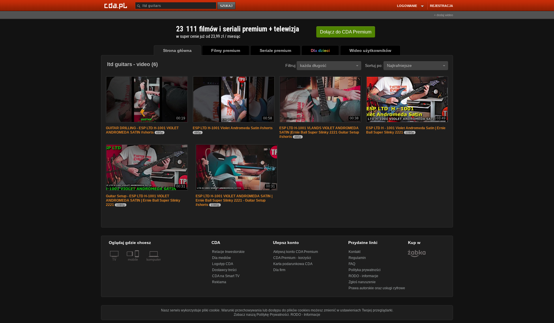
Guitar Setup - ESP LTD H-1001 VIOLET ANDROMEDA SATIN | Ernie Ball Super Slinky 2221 (143, 200)
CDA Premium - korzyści (292, 258)
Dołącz (345, 31)
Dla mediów (221, 258)
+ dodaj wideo (443, 15)
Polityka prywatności (365, 270)
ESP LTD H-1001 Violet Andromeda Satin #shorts (233, 128)
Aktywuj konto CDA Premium (295, 252)
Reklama (219, 282)
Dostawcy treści (224, 270)
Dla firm (279, 270)
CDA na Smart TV (225, 276)
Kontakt (354, 252)
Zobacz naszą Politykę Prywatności (261, 315)
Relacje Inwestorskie (228, 252)
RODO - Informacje (305, 315)
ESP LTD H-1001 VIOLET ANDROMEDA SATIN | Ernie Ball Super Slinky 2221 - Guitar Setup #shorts (234, 200)
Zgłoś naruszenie (362, 282)
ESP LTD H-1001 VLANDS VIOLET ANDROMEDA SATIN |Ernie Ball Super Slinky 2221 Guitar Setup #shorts (319, 132)
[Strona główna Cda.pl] (116, 5)
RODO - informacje (363, 276)
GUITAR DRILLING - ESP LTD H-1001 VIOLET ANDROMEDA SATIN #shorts (142, 130)
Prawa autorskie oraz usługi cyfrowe (377, 288)
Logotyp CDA (222, 264)
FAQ (352, 264)
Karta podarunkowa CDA (292, 264)
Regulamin (357, 258)
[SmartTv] (137, 263)
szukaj (226, 6)
